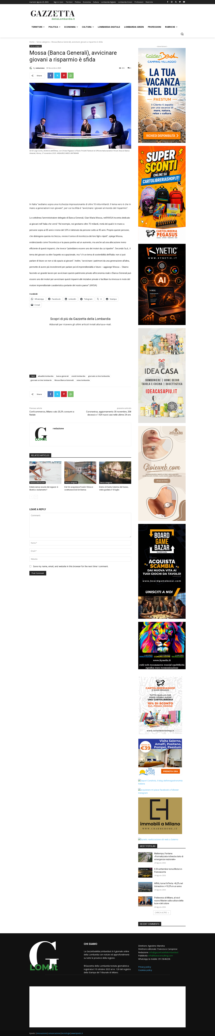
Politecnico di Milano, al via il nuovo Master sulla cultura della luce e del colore (168, 901)
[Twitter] (176, 2)
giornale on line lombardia (99, 376)
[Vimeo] (180, 2)
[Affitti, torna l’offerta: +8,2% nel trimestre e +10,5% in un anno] (145, 887)
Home (32, 42)
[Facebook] (167, 2)
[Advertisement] (129, 14)
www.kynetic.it (77, 1033)
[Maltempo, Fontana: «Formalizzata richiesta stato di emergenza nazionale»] (145, 857)
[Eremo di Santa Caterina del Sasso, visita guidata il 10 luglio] (115, 472)
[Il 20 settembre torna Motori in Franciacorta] (145, 873)
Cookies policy (145, 970)
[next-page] (36, 497)
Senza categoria (43, 42)
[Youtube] (184, 2)
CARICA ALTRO (161, 912)
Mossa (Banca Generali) (64, 380)
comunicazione (54, 1033)
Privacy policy (144, 966)
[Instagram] (171, 2)
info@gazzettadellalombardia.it (163, 952)
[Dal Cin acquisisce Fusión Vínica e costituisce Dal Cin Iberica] (80, 472)
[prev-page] (31, 497)
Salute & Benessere (37, 482)
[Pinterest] (64, 75)
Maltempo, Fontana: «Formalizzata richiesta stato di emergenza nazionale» (168, 856)
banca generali (62, 376)
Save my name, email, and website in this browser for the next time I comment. (70, 566)
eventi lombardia (78, 376)
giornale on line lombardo (41, 380)
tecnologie (65, 1033)
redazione (40, 68)
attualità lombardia (45, 376)
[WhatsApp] (71, 75)
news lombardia (83, 380)
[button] (182, 33)
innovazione (42, 1033)
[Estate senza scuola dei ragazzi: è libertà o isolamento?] (45, 472)
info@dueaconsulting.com (160, 955)
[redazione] (31, 68)
